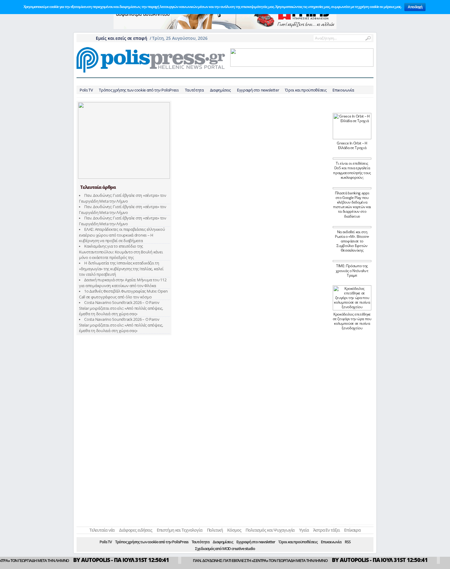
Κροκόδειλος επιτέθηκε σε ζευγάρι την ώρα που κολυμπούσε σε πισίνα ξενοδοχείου (352, 321)
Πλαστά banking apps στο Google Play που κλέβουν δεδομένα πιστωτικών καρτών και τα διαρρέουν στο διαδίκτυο (352, 204)
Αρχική (85, 81)
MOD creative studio (238, 548)
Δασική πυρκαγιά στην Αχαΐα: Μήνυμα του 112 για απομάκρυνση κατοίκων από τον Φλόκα (122, 282)
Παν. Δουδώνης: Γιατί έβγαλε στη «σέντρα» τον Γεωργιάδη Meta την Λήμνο (122, 198)
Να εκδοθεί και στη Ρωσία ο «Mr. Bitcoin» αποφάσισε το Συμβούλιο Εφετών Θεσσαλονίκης (352, 241)
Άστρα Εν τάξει (323, 81)
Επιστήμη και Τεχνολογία (182, 81)
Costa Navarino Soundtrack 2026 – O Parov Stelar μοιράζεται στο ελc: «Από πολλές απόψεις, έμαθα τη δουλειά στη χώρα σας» (121, 308)
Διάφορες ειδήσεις (140, 81)
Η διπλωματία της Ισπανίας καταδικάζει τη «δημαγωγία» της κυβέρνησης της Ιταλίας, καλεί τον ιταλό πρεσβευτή (121, 268)
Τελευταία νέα (107, 81)
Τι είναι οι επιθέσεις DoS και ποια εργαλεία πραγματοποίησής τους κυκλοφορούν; (352, 170)
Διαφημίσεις (220, 90)
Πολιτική (215, 81)
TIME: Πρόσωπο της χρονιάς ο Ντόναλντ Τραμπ (352, 270)
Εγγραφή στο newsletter (258, 90)
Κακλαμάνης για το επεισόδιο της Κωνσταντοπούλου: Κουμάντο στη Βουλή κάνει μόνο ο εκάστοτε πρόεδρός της (121, 251)
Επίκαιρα (348, 81)
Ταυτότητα (194, 90)
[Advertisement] (352, 430)
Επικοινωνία (343, 90)
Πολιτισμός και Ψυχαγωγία (268, 81)
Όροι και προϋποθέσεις (305, 90)
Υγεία (301, 81)
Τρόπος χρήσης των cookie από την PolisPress (138, 90)
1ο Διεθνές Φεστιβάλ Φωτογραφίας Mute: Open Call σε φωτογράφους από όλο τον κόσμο (123, 294)
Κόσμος (234, 81)
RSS (348, 542)
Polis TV (86, 90)
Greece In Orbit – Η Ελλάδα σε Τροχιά (352, 145)
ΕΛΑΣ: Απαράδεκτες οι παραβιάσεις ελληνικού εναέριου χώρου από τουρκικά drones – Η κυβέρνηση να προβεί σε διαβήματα (122, 234)
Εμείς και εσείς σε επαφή (121, 38)
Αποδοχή (415, 7)
